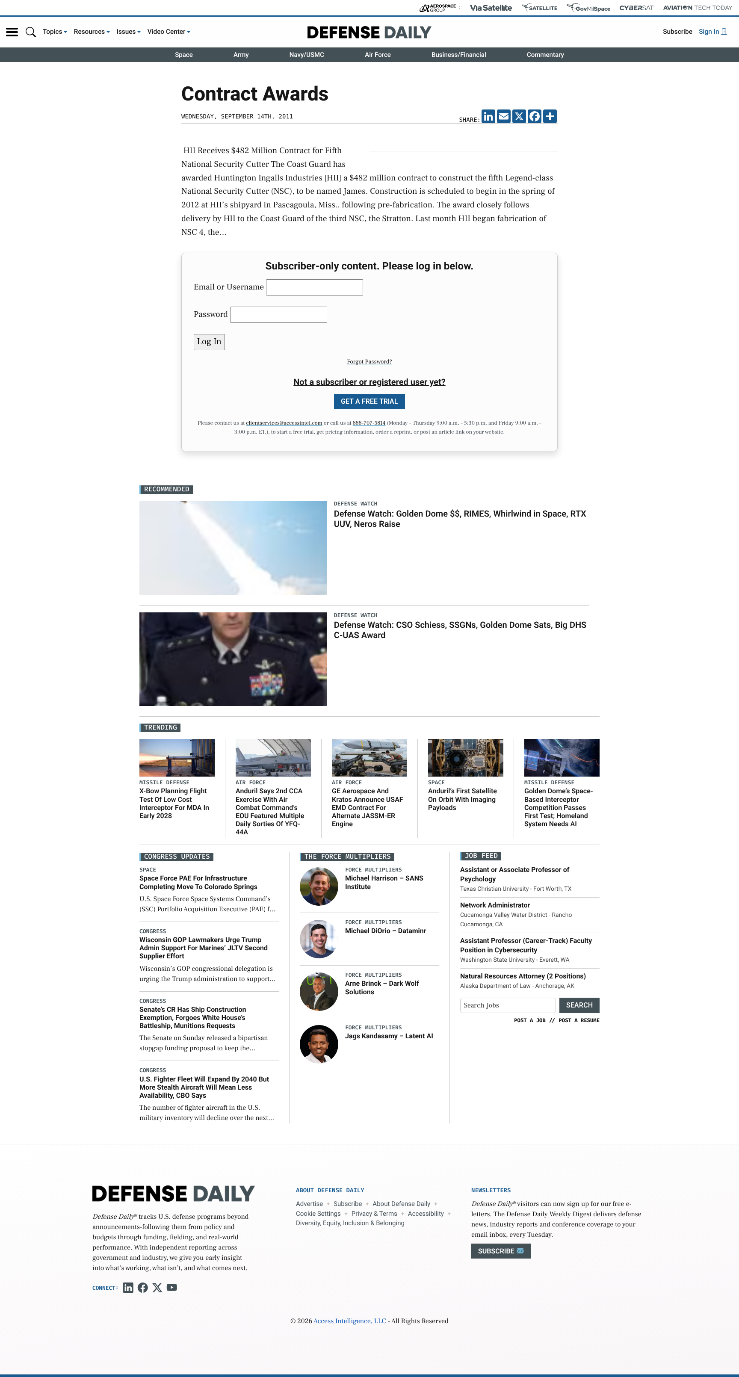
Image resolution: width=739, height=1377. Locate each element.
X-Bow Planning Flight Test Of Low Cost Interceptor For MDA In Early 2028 (174, 803)
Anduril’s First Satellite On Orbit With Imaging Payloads (462, 799)
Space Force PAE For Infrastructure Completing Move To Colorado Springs (198, 882)
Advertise (309, 1204)
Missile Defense (164, 783)
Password (211, 314)
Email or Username (229, 287)
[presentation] (319, 886)
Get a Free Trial (369, 401)
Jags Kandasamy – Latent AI (389, 1036)
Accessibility (426, 1213)
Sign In (710, 31)
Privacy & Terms (374, 1213)
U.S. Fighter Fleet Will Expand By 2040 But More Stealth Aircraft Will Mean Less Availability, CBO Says (204, 1087)
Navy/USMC (307, 55)
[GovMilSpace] (588, 7)
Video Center (167, 31)
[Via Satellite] (491, 8)
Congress (152, 931)
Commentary (545, 55)
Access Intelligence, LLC (349, 1321)
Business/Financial (459, 55)
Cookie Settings (318, 1213)
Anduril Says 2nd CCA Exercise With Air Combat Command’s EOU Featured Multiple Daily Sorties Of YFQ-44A (270, 811)
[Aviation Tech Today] (698, 8)
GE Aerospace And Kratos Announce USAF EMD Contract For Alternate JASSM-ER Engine (367, 807)
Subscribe (677, 31)
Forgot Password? (369, 362)
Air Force (378, 55)
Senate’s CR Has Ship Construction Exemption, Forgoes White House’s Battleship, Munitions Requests (192, 1017)
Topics (52, 31)
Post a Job (530, 1020)
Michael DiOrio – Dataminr (385, 931)
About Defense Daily (401, 1204)
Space (184, 55)
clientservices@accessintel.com (284, 423)
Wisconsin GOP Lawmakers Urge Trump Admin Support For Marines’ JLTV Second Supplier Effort (203, 948)
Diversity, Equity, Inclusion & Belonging (350, 1223)
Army (241, 55)
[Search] (31, 32)
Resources (89, 31)
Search (579, 1005)
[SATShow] (539, 7)
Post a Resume (579, 1020)
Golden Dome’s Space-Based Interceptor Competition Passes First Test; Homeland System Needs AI (558, 807)
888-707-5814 (369, 423)
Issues (126, 31)
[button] (12, 32)
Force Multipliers (373, 870)
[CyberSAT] (636, 8)
